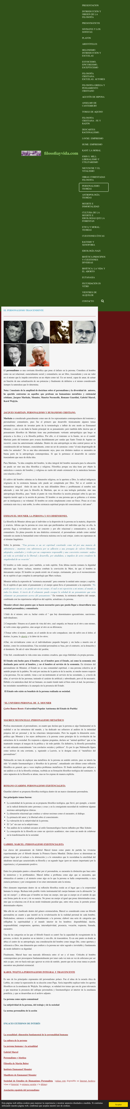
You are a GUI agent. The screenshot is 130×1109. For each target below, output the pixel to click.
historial (15, 1084)
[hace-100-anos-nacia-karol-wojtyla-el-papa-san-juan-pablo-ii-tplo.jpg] (38, 355)
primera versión (29, 1084)
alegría (24, 636)
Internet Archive (87, 1080)
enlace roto (61, 1080)
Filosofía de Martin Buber (16, 1063)
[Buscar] (102, 301)
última (43, 1084)
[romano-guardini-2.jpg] (38, 332)
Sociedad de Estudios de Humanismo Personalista (28, 1080)
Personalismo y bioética (15, 1057)
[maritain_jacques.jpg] (14, 355)
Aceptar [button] (118, 1104)
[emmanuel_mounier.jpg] (61, 332)
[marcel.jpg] (14, 332)
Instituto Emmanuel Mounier (18, 1069)
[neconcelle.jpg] (84, 332)
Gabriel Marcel (11, 1052)
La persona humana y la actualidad (21, 1046)
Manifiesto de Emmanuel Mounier (20, 1075)
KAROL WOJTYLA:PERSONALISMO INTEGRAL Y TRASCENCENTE (39, 972)
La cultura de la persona (15, 1040)
